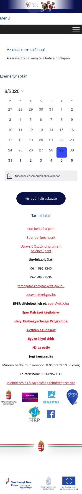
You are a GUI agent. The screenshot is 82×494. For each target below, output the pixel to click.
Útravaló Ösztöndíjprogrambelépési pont (41, 248)
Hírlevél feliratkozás (41, 198)
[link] (9, 404)
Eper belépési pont (41, 237)
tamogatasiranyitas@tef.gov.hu (41, 286)
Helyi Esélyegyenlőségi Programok (41, 321)
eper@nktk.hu (58, 303)
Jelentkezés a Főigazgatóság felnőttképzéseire (41, 383)
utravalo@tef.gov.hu (41, 294)
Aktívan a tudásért (40, 330)
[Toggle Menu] (76, 29)
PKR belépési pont (41, 228)
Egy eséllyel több (41, 338)
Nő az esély (41, 347)
